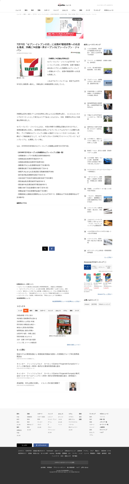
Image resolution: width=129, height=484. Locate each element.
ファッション (51, 429)
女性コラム (72, 419)
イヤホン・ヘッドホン (94, 267)
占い (69, 453)
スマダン (71, 416)
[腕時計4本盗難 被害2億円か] (64, 324)
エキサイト (110, 5)
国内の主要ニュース (73, 344)
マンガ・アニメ (52, 419)
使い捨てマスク (87, 267)
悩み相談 (58, 453)
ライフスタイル (73, 422)
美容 (109, 453)
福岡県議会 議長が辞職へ (25, 330)
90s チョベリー (73, 427)
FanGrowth (50, 451)
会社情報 (43, 467)
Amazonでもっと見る (104, 294)
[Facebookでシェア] (51, 249)
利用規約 (49, 467)
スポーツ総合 (41, 416)
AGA (62, 456)
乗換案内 (92, 453)
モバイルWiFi (44, 453)
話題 (80, 419)
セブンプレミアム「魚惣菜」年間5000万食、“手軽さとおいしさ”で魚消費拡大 (40, 295)
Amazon (87, 304)
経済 (18, 419)
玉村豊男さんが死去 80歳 (25, 321)
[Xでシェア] (45, 249)
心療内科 (79, 451)
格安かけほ (36, 453)
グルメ (50, 427)
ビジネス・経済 (109, 267)
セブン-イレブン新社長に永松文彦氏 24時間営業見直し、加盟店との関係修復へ (40, 286)
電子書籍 (74, 456)
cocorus (52, 453)
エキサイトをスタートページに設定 (64, 462)
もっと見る (107, 257)
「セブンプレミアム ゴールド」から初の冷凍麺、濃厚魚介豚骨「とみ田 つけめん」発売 (43, 289)
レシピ (80, 453)
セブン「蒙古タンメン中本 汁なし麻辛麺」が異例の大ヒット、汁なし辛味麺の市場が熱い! (43, 291)
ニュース (18, 10)
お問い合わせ (84, 467)
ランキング (97, 10)
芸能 (39, 10)
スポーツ (46, 10)
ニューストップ (101, 5)
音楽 (28, 422)
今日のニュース (108, 10)
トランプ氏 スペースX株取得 (26, 343)
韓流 (28, 427)
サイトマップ (103, 429)
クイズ (88, 10)
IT (48, 424)
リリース (102, 416)
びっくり (60, 416)
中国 (18, 432)
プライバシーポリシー (59, 467)
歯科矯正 (104, 453)
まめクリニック (59, 451)
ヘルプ (101, 432)
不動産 (98, 453)
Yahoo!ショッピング (104, 304)
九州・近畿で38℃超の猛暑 (26, 339)
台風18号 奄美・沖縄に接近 (26, 333)
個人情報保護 (70, 467)
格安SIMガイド (22, 453)
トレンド (56, 10)
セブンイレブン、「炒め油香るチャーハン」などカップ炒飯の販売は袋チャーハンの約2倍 (43, 293)
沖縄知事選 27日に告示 (25, 315)
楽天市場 (94, 304)
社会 (18, 416)
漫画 (80, 10)
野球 (38, 419)
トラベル (71, 424)
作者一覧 (102, 419)
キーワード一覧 (104, 424)
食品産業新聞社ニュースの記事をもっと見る (65, 301)
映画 (28, 419)
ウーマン (74, 453)
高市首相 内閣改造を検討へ (26, 324)
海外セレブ (30, 424)
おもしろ (65, 10)
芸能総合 (29, 416)
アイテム (85, 451)
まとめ (18, 424)
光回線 (30, 453)
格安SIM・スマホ (106, 451)
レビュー (50, 416)
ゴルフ (39, 424)
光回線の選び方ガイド (39, 451)
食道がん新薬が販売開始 (25, 327)
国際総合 (19, 430)
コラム (74, 10)
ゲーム (50, 422)
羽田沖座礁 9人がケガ (24, 336)
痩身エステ (68, 456)
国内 (26, 10)
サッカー (39, 422)
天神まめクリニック (70, 451)
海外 (32, 10)
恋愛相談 (64, 453)
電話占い (97, 451)
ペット (60, 424)
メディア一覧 (103, 422)
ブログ (92, 451)
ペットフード (55, 456)
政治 (18, 422)
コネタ (60, 419)
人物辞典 (102, 427)
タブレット (102, 267)
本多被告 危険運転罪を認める (27, 318)
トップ (20, 310)
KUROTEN (28, 451)
